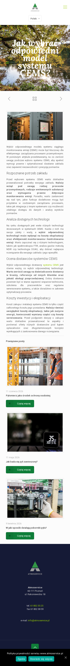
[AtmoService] (35, 7)
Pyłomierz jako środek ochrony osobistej (28, 395)
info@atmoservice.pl (39, 620)
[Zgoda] (65, 657)
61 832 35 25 (36, 605)
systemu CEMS (51, 265)
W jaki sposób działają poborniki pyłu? (26, 527)
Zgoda (21, 658)
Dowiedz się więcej (41, 658)
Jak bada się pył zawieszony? (22, 461)
